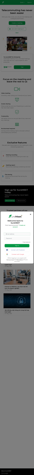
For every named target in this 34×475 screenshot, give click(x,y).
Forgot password (26, 242)
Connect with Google (18, 254)
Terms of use (10, 259)
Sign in (17, 245)
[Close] (30, 214)
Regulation (20, 259)
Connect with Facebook (18, 250)
